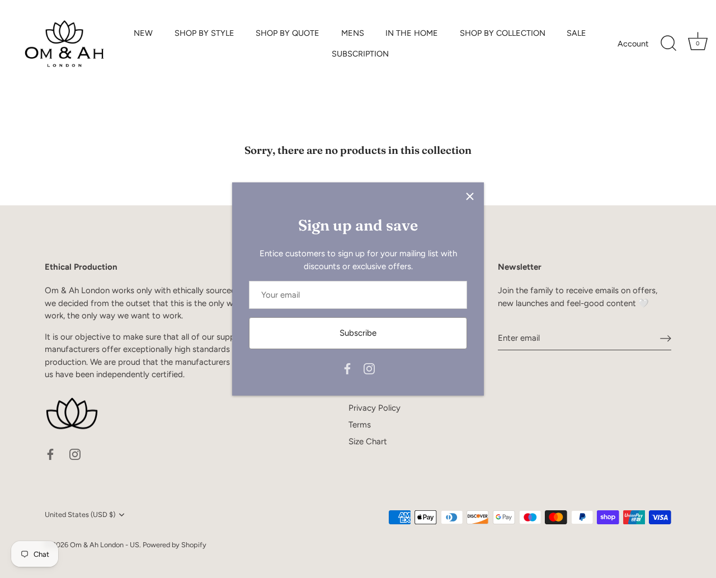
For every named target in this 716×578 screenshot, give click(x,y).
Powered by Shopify (174, 545)
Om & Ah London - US (104, 545)
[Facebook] (347, 368)
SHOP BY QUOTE (287, 33)
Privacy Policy (374, 408)
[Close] (470, 196)
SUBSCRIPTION (360, 54)
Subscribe (358, 333)
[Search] (668, 43)
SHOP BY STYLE (204, 33)
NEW (143, 33)
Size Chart (367, 441)
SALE (576, 33)
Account (633, 44)
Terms (359, 425)
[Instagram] (369, 368)
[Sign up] (665, 338)
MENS (352, 33)
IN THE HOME (411, 33)
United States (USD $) (80, 514)
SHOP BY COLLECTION (502, 33)
